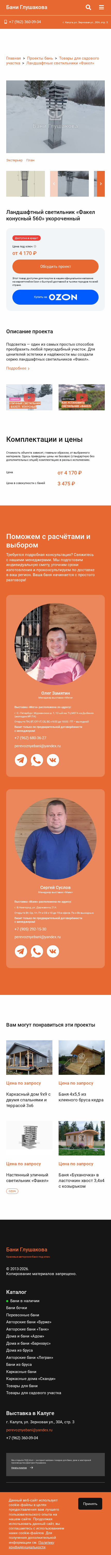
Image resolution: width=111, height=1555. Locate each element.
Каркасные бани (21, 1371)
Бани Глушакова (26, 7)
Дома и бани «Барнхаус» (28, 1343)
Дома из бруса (19, 1350)
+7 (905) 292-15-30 (30, 929)
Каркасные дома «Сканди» (31, 1378)
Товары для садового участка (33, 1393)
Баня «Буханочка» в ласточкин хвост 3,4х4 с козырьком (82, 1180)
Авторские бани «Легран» (29, 1357)
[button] (101, 184)
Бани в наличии (24, 1301)
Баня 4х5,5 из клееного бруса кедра (81, 1097)
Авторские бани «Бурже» (28, 1322)
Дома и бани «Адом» (25, 1336)
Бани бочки (16, 1307)
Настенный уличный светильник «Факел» (27, 1177)
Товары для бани (22, 1386)
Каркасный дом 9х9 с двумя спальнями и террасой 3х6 (28, 1100)
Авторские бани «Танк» (27, 1329)
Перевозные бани (22, 1315)
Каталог (16, 1292)
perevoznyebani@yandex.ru (37, 746)
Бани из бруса (19, 1364)
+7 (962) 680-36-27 (30, 738)
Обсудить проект (55, 266)
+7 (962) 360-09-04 (25, 22)
